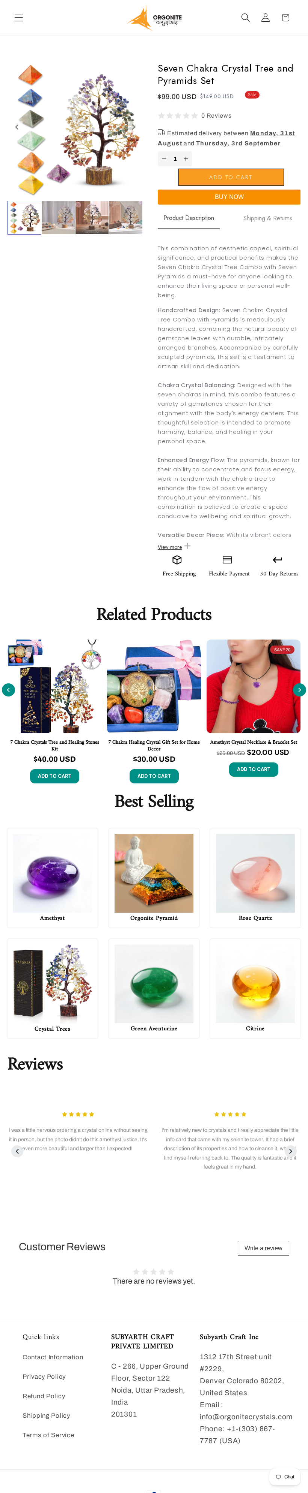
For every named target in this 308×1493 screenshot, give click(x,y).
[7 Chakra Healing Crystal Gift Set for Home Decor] (154, 686)
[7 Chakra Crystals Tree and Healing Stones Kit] (54, 686)
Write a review (263, 1248)
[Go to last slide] (17, 127)
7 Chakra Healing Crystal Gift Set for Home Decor (154, 746)
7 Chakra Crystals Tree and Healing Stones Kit (54, 746)
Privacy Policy (44, 1376)
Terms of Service (48, 1435)
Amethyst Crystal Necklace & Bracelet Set (253, 742)
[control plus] (187, 158)
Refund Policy (44, 1396)
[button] (19, 18)
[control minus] (163, 158)
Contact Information (53, 1357)
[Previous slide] (8, 689)
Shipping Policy (46, 1415)
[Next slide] (133, 127)
